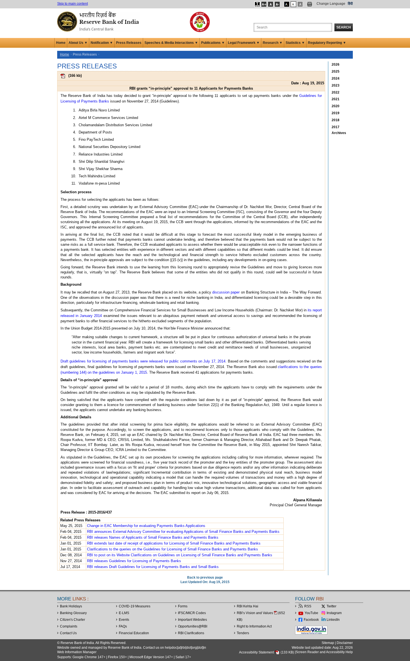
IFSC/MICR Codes (192, 613)
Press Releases (128, 43)
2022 (335, 92)
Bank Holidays (71, 606)
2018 (335, 120)
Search (343, 27)
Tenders (243, 633)
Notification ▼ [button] (102, 43)
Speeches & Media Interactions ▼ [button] (171, 43)
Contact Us (68, 633)
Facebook (311, 620)
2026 (335, 64)
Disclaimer (345, 643)
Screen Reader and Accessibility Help (324, 652)
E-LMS (124, 613)
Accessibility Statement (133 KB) (267, 652)
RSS (307, 606)
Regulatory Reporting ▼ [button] (327, 43)
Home (61, 43)
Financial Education (134, 633)
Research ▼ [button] (273, 43)
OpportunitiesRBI (192, 626)
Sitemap (328, 643)
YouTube (311, 613)
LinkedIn (333, 620)
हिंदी (350, 4)
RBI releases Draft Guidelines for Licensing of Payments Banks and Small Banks (153, 567)
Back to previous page (205, 577)
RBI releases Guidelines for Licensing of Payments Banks (134, 561)
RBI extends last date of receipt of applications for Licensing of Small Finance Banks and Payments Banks (174, 543)
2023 (335, 85)
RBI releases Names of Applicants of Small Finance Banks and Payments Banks (152, 537)
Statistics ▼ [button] (295, 43)
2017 (335, 127)
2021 (335, 99)
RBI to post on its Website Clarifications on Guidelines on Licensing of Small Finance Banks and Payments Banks (179, 555)
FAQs (123, 626)
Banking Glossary (73, 613)
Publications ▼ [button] (213, 43)
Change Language (331, 4)
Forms (182, 606)
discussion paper (226, 292)
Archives (339, 133)
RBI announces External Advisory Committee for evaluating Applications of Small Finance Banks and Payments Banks (183, 531)
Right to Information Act (254, 626)
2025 (335, 71)
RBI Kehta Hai (247, 606)
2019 (335, 113)
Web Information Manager (77, 652)
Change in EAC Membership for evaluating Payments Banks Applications (146, 526)
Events (124, 620)
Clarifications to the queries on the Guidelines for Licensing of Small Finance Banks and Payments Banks (172, 549)
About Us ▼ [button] (78, 43)
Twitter (331, 606)
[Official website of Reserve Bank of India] (99, 21)
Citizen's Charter (72, 620)
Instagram (334, 613)
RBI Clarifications (191, 633)
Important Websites (192, 620)
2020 (335, 106)
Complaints (68, 626)
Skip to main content (72, 4)
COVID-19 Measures (134, 606)
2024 (335, 78)
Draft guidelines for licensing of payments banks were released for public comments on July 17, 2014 (143, 361)
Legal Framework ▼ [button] (244, 43)
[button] (257, 4)
